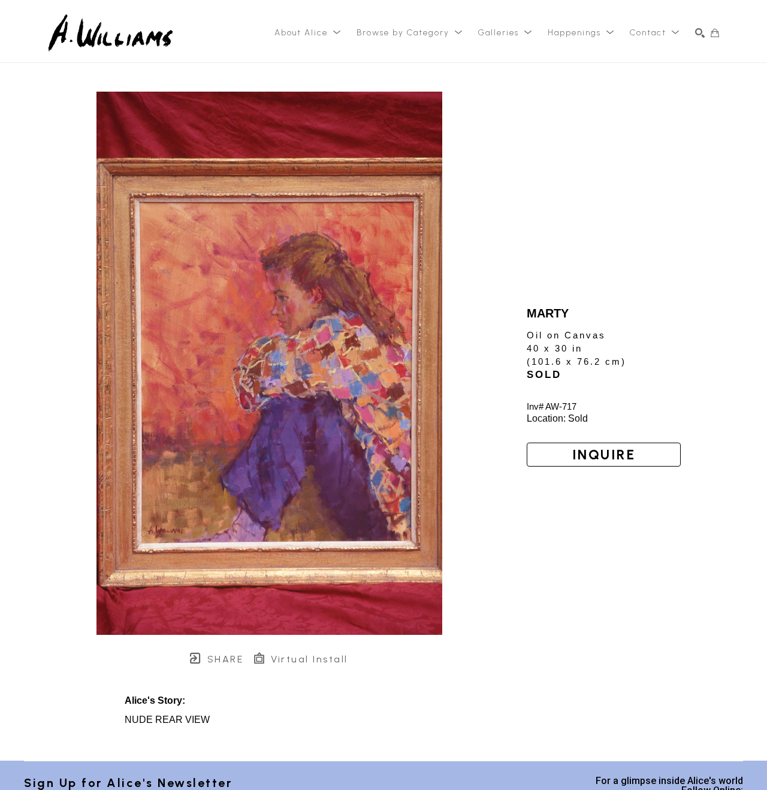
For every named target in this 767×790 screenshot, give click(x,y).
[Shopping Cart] (715, 33)
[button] (308, 33)
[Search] (700, 33)
